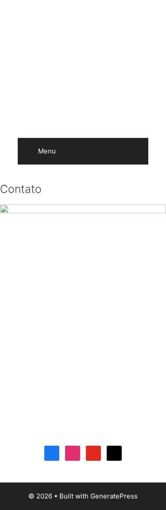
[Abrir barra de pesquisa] (135, 151)
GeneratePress (114, 496)
